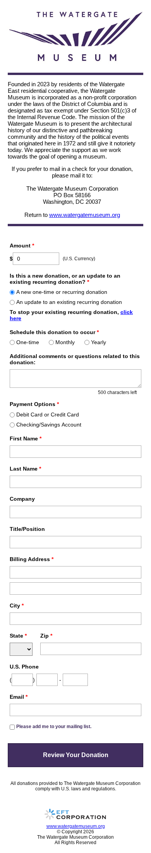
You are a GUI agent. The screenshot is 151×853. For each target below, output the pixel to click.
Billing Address (31, 559)
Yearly (98, 342)
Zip (46, 636)
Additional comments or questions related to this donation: (75, 359)
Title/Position (27, 529)
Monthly (65, 342)
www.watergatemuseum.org (84, 215)
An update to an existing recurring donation (69, 302)
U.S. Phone (24, 667)
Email (18, 697)
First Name (25, 438)
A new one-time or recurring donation (61, 292)
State (18, 636)
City (17, 605)
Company (22, 499)
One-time (27, 342)
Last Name (25, 469)
